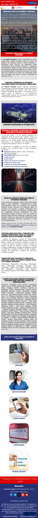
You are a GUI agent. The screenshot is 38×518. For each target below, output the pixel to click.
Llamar (23, 225)
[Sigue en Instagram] (22, 494)
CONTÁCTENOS (19, 365)
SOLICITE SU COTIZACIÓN (19, 392)
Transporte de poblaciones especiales (15, 164)
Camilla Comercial (9, 157)
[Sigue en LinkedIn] (15, 494)
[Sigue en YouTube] (26, 494)
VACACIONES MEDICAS (10, 155)
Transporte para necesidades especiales (16, 166)
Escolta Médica (8, 159)
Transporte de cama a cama (12, 162)
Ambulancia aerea (25, 14)
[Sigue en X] (19, 494)
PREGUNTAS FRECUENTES (19, 472)
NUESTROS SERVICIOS (19, 418)
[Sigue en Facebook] (11, 494)
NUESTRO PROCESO (19, 445)
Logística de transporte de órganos (14, 161)
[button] (29, 514)
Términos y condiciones (28, 516)
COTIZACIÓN (32, 3)
